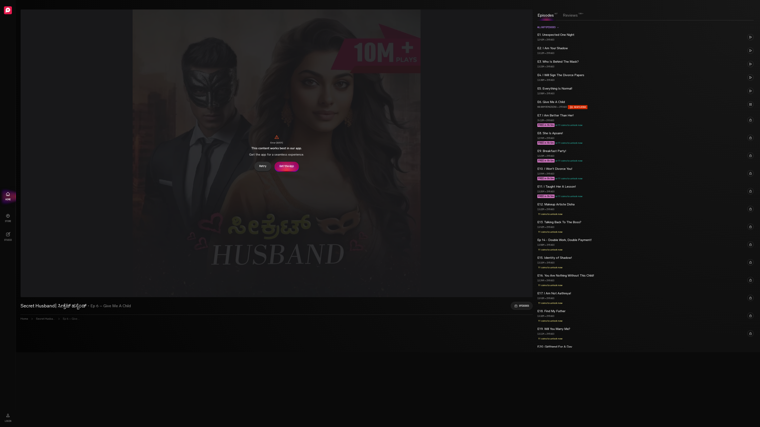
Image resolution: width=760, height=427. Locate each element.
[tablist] (557, 15)
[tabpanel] (645, 185)
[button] (645, 37)
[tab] (545, 14)
